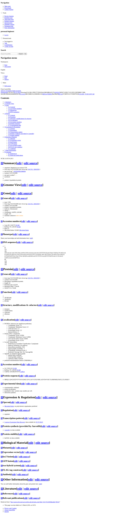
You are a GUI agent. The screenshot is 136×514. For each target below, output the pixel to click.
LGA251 (22, 94)
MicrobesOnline (24, 230)
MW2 (50, 94)
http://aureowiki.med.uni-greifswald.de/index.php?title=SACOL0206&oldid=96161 (35, 502)
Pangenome (4, 92)
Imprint (6, 511)
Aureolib (7, 430)
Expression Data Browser (14, 422)
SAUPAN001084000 (20, 171)
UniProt (22, 371)
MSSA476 (45, 94)
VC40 (92, 94)
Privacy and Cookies (10, 508)
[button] (1, 12)
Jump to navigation (6, 91)
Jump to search (16, 91)
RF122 (60, 94)
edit (19, 163)
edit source (30, 163)
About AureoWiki (9, 510)
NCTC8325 (17, 92)
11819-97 (57, 92)
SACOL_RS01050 (33, 169)
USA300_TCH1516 (85, 94)
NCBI (17, 225)
